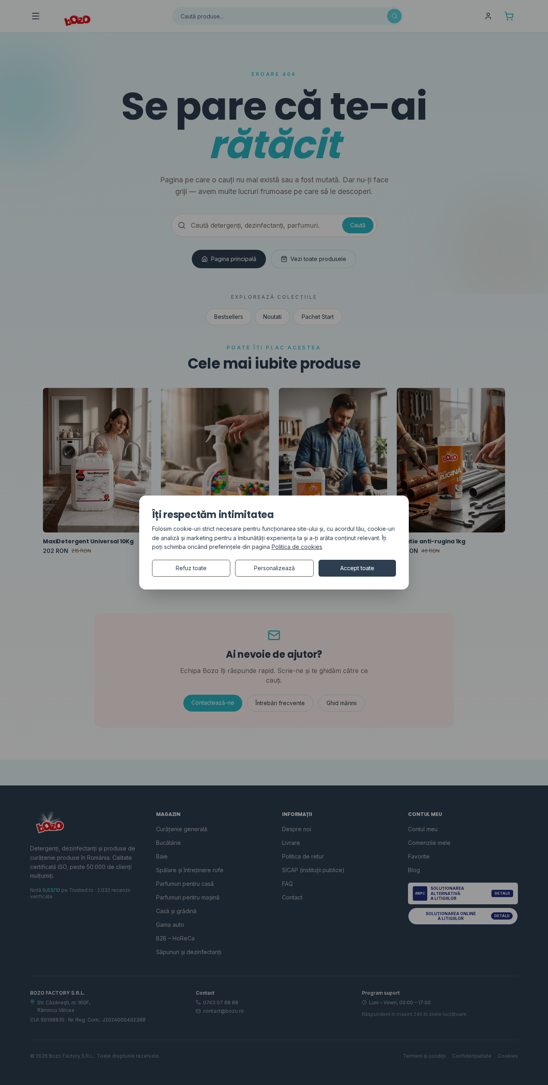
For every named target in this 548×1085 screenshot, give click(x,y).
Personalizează (274, 568)
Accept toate (357, 568)
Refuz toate (191, 568)
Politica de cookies (297, 546)
